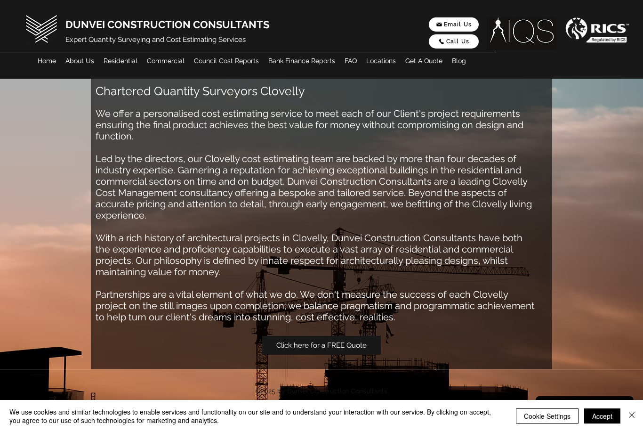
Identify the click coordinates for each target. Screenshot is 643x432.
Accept (602, 416)
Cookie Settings (547, 416)
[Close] (631, 416)
